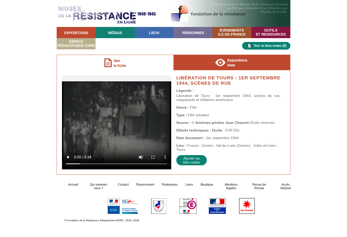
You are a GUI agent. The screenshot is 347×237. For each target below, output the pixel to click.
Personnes (193, 33)
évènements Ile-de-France (232, 32)
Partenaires (170, 184)
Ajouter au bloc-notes (191, 160)
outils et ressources (271, 32)
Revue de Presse (259, 186)
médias (115, 33)
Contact (123, 184)
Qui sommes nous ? (98, 186)
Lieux (154, 33)
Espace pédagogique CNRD (76, 43)
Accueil (73, 184)
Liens (189, 184)
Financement (145, 184)
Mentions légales (231, 186)
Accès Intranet (285, 186)
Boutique (207, 184)
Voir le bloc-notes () (270, 46)
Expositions (76, 33)
